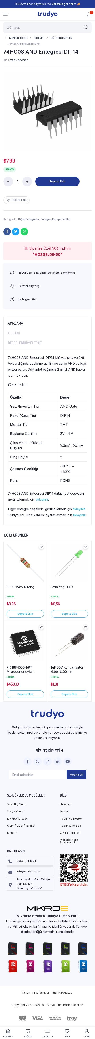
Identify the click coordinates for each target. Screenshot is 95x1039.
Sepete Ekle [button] (25, 613)
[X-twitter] (37, 761)
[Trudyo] (47, 14)
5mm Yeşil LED (62, 587)
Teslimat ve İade (70, 825)
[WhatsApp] (24, 231)
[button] (16, 200)
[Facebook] (7, 231)
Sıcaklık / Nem (16, 804)
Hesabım (65, 804)
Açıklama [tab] (15, 323)
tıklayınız (42, 499)
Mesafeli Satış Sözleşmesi (69, 841)
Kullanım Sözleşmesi (35, 992)
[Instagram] (47, 761)
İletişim (64, 811)
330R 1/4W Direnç (20, 587)
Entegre (39, 37)
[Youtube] (67, 761)
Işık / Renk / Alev (17, 818)
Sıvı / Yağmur (15, 811)
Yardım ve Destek (71, 818)
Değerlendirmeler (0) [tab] (25, 343)
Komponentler (18, 37)
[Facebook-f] (27, 761)
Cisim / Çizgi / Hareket (21, 825)
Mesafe (12, 832)
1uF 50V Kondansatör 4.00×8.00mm (67, 669)
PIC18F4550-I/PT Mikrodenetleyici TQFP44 (19, 669)
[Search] (86, 27)
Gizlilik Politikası (70, 832)
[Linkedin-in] (57, 761)
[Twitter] (15, 231)
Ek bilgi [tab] (14, 333)
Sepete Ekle (57, 181)
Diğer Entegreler (61, 37)
